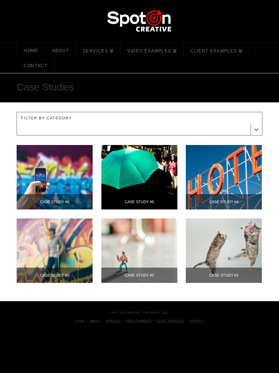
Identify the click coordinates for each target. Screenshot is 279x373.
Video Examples (138, 320)
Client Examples (170, 320)
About (95, 320)
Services (113, 320)
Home (79, 320)
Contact (196, 320)
